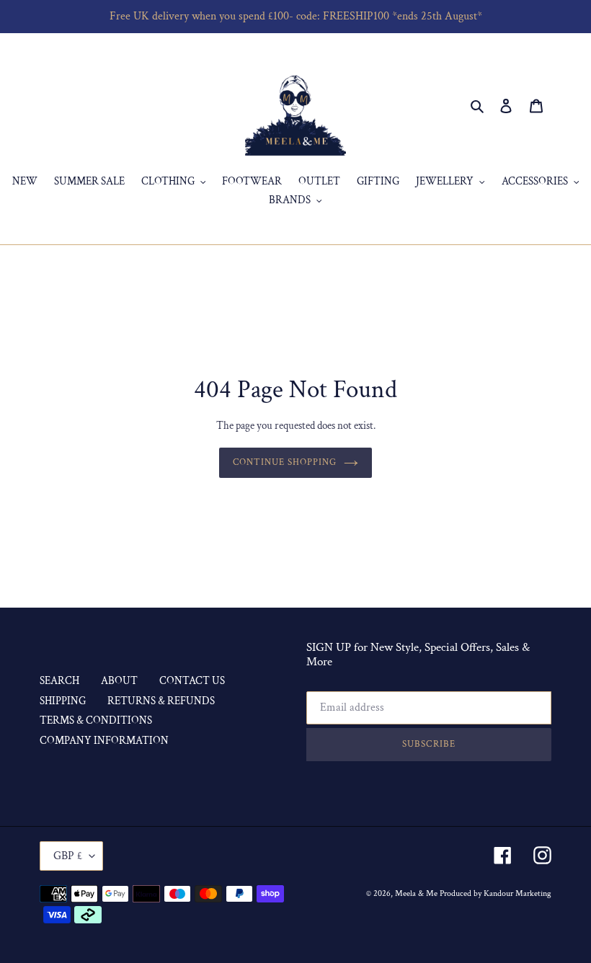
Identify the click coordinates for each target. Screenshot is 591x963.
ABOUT (119, 681)
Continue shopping (285, 462)
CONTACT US (192, 681)
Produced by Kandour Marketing (495, 893)
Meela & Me (417, 893)
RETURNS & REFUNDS (161, 701)
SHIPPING (63, 701)
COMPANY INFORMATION (104, 740)
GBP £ (67, 856)
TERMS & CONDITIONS (96, 720)
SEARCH (59, 681)
